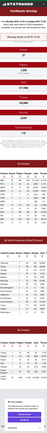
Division (4, 173)
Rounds (27, 173)
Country (4, 343)
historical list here (37, 27)
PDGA (29, 24)
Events (12, 173)
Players (19, 173)
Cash (35, 173)
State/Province (8, 253)
